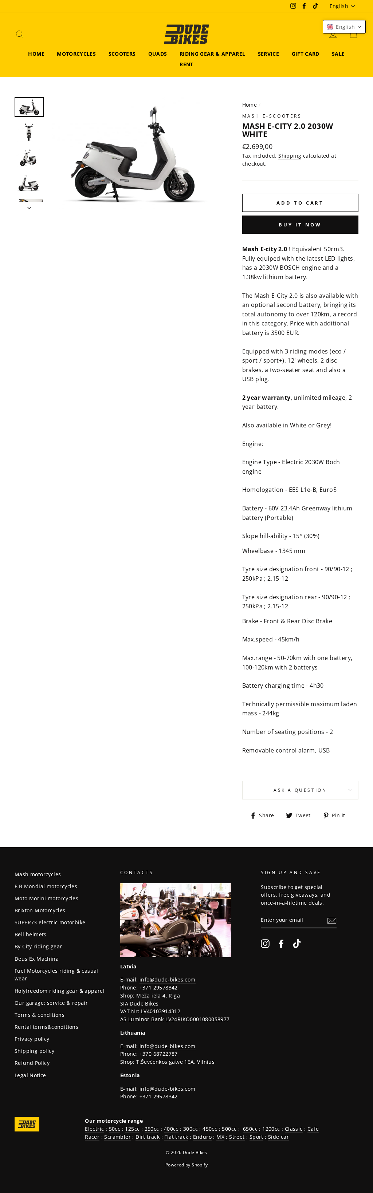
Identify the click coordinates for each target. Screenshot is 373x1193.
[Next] (29, 205)
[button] (344, 26)
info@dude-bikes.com (168, 979)
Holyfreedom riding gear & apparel (60, 990)
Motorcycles (76, 53)
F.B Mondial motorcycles (46, 886)
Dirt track (148, 1136)
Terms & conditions (39, 1014)
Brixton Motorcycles (40, 910)
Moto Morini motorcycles (46, 898)
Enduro (202, 1136)
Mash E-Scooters (272, 116)
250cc (152, 1128)
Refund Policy (32, 1062)
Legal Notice (30, 1075)
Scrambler (117, 1136)
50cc (115, 1128)
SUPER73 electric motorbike (50, 922)
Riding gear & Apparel (212, 53)
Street (236, 1136)
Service (268, 53)
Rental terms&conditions (46, 1026)
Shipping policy (34, 1050)
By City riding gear (38, 946)
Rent (186, 64)
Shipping (289, 155)
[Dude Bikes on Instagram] (265, 943)
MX (220, 1136)
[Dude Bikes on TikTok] (296, 943)
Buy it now (300, 224)
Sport (256, 1136)
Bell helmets (31, 934)
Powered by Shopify (186, 1165)
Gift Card (305, 53)
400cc (171, 1128)
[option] (133, 153)
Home (36, 53)
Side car (278, 1136)
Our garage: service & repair (51, 1002)
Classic (294, 1128)
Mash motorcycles (38, 874)
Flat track (176, 1136)
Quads (157, 53)
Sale (338, 53)
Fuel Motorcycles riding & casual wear (56, 974)
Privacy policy (32, 1038)
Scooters (122, 53)
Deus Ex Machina (37, 958)
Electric (94, 1128)
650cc (250, 1128)
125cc (132, 1128)
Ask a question (300, 790)
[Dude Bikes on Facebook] (281, 943)
